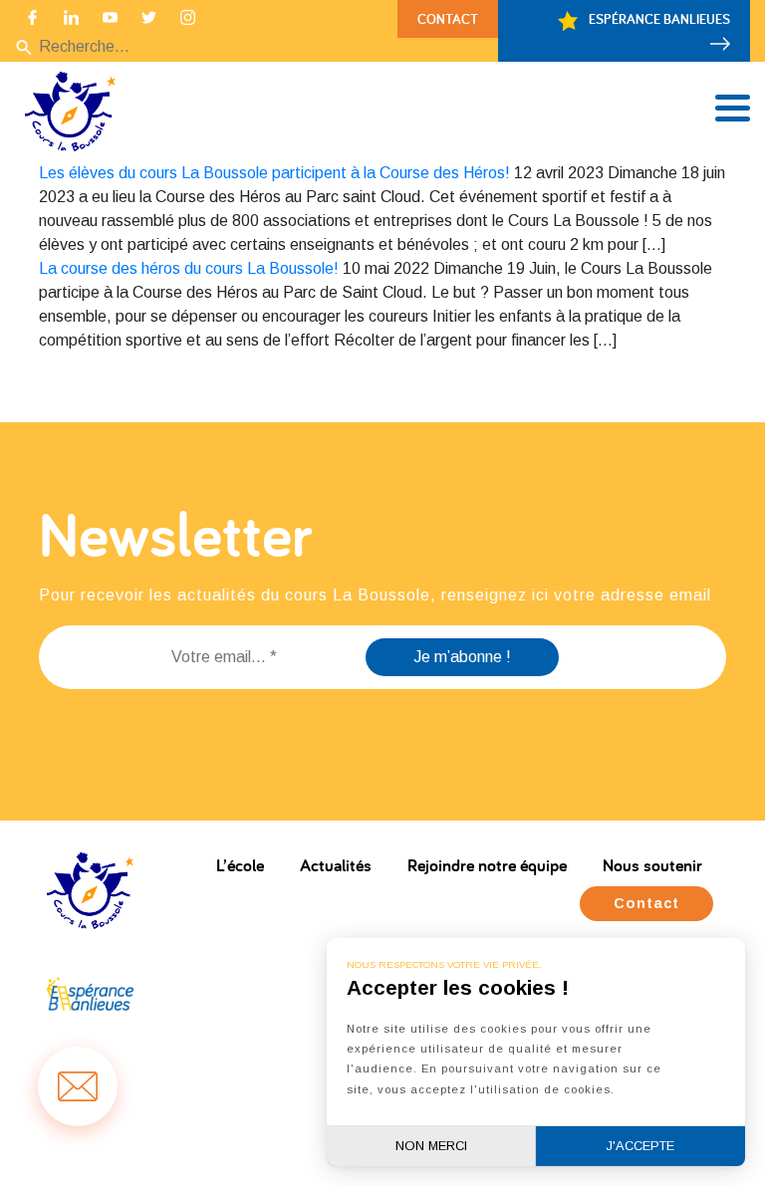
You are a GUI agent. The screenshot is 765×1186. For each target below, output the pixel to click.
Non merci (431, 1145)
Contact (447, 18)
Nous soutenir (652, 864)
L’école (240, 864)
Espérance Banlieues (658, 18)
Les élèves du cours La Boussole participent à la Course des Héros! (274, 172)
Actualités (336, 864)
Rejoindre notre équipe (487, 864)
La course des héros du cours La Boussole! (189, 268)
